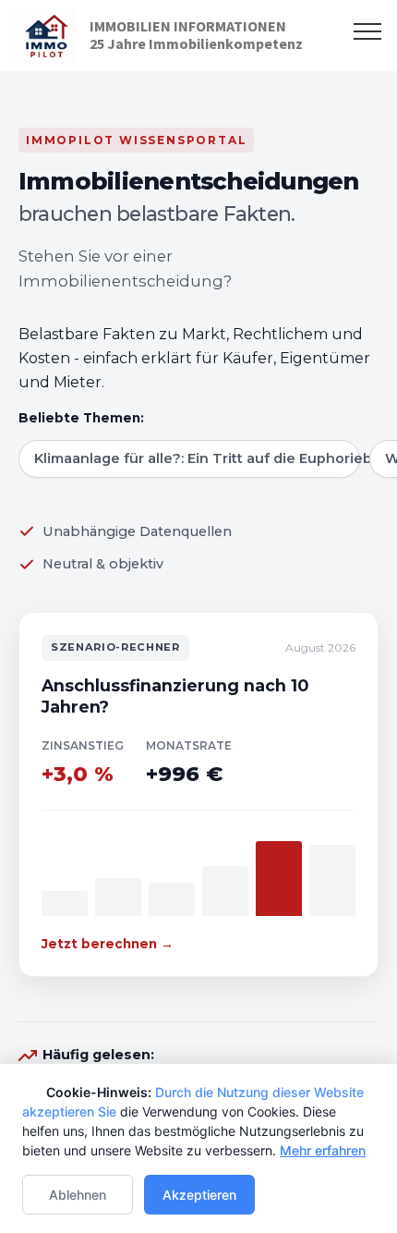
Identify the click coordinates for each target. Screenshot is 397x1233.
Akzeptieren (199, 1194)
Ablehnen (77, 1194)
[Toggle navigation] (368, 30)
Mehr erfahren (323, 1150)
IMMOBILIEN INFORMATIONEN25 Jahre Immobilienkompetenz (196, 35)
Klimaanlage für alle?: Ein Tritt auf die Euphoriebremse (197, 458)
